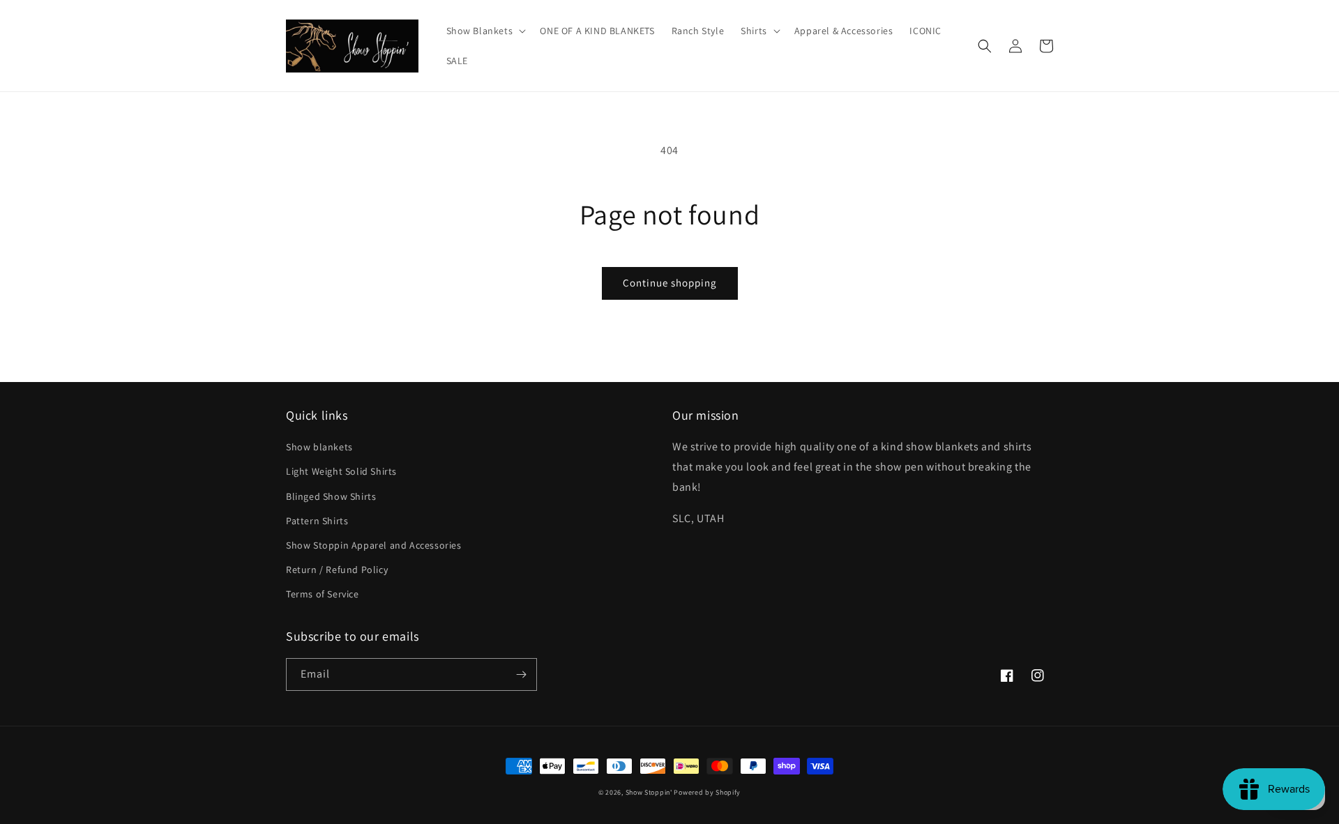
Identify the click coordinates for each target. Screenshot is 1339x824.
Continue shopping (670, 282)
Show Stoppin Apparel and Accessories (374, 545)
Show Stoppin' (649, 792)
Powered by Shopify (707, 792)
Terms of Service (322, 594)
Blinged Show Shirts (331, 496)
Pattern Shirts (317, 520)
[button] (485, 30)
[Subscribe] (521, 674)
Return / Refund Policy (337, 569)
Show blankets (319, 447)
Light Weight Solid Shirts (341, 471)
